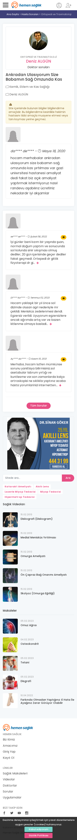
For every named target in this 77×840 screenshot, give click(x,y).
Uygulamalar (12, 797)
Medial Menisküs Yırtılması (38, 537)
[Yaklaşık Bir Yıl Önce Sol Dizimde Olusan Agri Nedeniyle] (63, 298)
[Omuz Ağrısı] (10, 626)
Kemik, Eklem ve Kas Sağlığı (29, 87)
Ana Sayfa (13, 14)
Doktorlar (10, 786)
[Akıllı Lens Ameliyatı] (38, 443)
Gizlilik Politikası (38, 835)
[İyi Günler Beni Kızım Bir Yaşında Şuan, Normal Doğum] (63, 237)
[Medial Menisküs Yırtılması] (10, 538)
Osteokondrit (30, 644)
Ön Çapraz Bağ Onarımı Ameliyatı (44, 575)
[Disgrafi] (10, 682)
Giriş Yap (9, 752)
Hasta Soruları (29, 14)
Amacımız (10, 746)
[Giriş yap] (59, 7)
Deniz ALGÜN (38, 61)
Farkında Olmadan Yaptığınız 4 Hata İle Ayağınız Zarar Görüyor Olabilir (47, 701)
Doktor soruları (38, 67)
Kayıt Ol (8, 758)
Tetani (25, 662)
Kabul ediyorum (38, 829)
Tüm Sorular (38, 405)
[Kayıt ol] (68, 7)
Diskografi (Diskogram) (37, 519)
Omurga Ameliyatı (33, 556)
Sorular (8, 792)
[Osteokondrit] (10, 644)
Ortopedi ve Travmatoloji (56, 14)
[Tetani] (10, 663)
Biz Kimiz (9, 740)
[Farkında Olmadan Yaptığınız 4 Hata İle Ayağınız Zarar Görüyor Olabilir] (10, 700)
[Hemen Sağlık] (18, 727)
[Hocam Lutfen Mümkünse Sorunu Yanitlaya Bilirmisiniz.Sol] (63, 359)
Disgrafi (26, 681)
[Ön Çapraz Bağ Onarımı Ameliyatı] (10, 575)
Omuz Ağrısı (29, 625)
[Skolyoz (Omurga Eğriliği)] (10, 594)
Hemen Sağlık (26, 4)
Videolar (9, 779)
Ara (68, 478)
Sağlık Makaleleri (15, 773)
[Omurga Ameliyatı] (10, 557)
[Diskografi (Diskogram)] (10, 519)
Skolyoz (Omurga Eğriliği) (38, 593)
